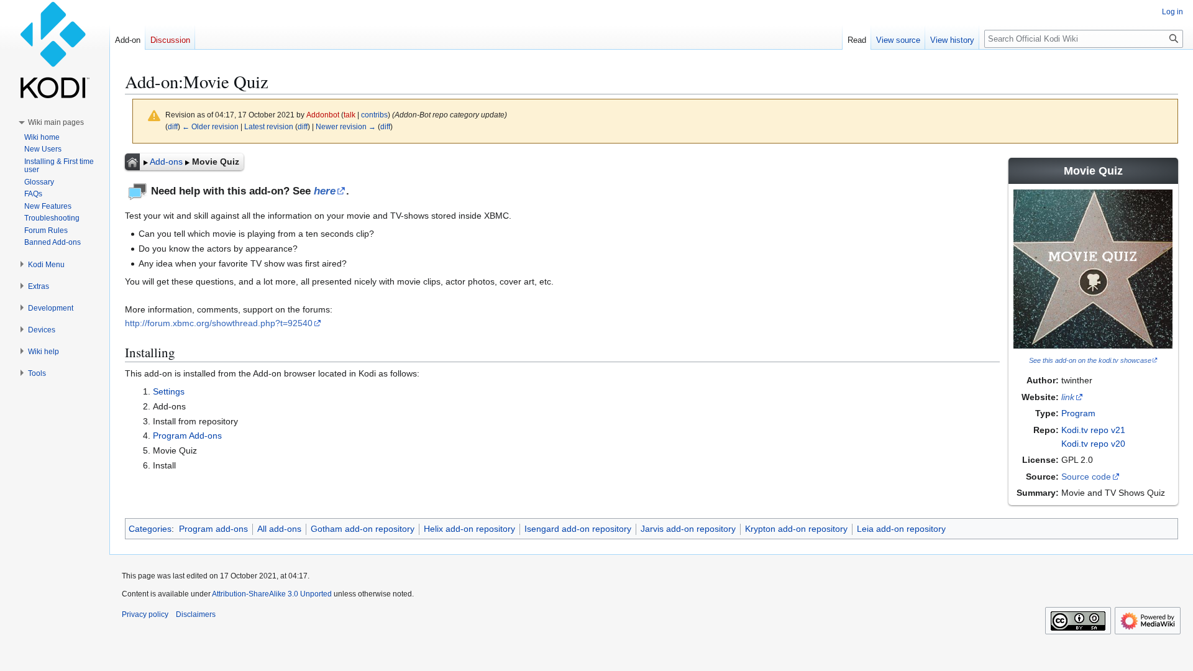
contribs (374, 115)
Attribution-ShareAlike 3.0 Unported (272, 594)
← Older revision (210, 126)
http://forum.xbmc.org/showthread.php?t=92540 (219, 323)
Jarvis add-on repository (688, 529)
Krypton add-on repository (796, 529)
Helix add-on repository (469, 529)
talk (349, 115)
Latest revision (268, 126)
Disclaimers (196, 614)
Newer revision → (346, 126)
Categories (150, 529)
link (1067, 397)
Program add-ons (213, 529)
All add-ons (279, 529)
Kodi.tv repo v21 (1093, 430)
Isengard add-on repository (577, 529)
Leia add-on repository (901, 529)
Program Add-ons (187, 435)
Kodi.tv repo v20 (1093, 444)
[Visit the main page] (54, 49)
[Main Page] (132, 162)
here (325, 191)
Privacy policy (145, 614)
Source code (1086, 477)
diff (173, 126)
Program (1078, 413)
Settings (169, 391)
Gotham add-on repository (362, 529)
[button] (56, 122)
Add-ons (166, 162)
